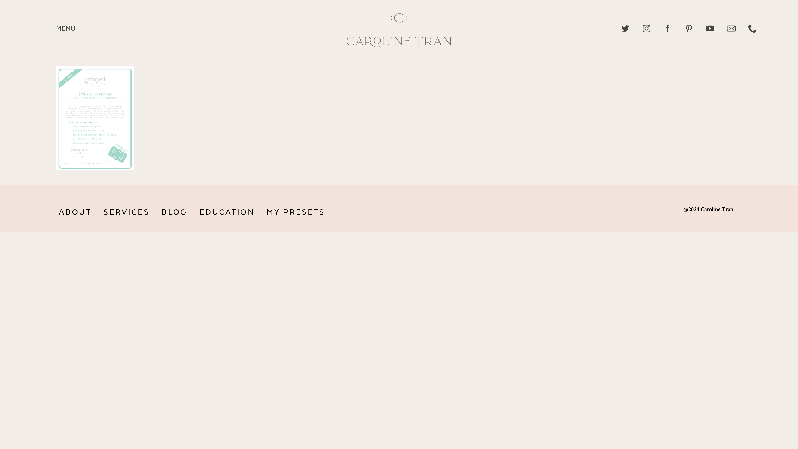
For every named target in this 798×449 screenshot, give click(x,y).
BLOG (174, 212)
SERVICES (126, 212)
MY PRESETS (296, 212)
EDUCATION (227, 212)
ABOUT (75, 212)
